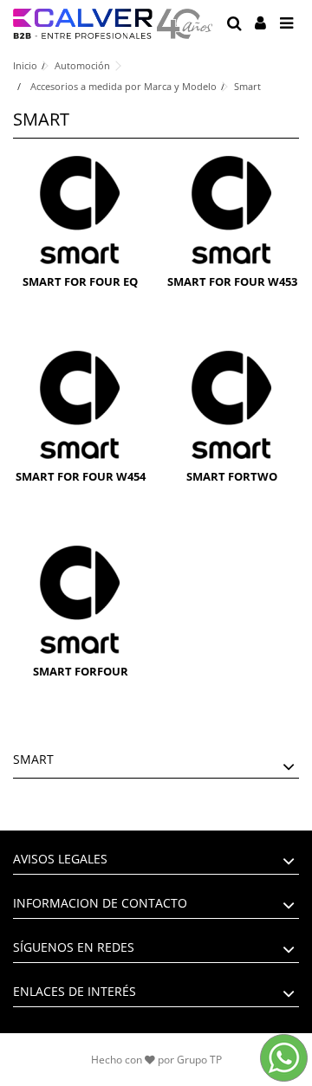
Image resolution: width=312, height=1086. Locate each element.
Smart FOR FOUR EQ (80, 281)
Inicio (25, 65)
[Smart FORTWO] (232, 405)
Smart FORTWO (231, 476)
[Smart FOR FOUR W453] (232, 210)
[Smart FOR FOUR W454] (80, 405)
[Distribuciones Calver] (112, 24)
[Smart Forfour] (80, 600)
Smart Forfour (80, 671)
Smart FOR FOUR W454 (81, 476)
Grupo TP (199, 1059)
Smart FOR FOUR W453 (232, 281)
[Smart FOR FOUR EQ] (80, 210)
